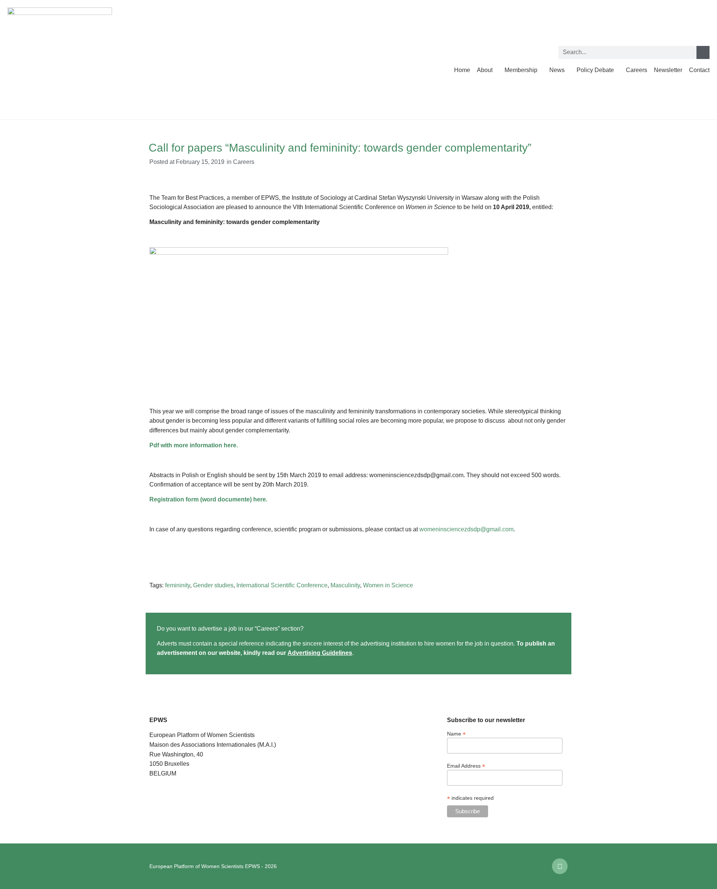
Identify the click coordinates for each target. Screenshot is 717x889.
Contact (699, 70)
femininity (177, 585)
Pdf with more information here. (193, 445)
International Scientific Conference (282, 585)
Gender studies (213, 585)
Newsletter (668, 70)
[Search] (703, 52)
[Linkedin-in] (560, 866)
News (557, 70)
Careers (636, 70)
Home (462, 70)
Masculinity (345, 585)
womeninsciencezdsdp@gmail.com (466, 529)
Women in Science (388, 585)
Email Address (466, 765)
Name (456, 733)
